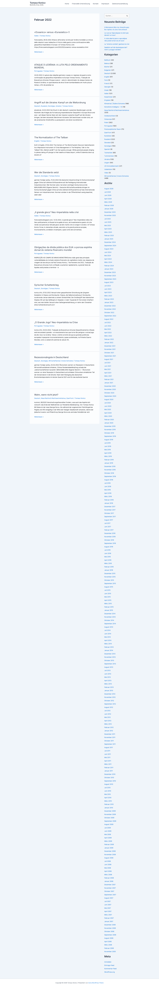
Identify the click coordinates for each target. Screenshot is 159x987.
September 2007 (110, 895)
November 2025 (110, 215)
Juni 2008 (107, 864)
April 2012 (107, 721)
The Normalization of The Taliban (51, 137)
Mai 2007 (107, 908)
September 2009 (110, 821)
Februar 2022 (109, 339)
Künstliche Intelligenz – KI (113, 107)
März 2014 (108, 644)
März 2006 (108, 945)
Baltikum (107, 60)
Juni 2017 (107, 526)
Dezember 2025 (110, 212)
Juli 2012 (107, 710)
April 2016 (107, 560)
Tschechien (108, 152)
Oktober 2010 (109, 777)
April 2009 (108, 838)
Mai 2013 (107, 677)
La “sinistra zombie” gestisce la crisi (116, 44)
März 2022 (108, 336)
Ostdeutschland (109, 116)
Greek (106, 90)
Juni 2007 (107, 905)
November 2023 (110, 276)
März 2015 (108, 603)
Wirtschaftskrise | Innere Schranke (61, 361)
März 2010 (108, 801)
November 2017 (109, 510)
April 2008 (108, 871)
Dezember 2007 (110, 884)
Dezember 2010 (109, 774)
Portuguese (38, 71)
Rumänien (107, 136)
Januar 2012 (108, 731)
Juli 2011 (107, 751)
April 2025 (108, 229)
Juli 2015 (107, 590)
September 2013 (110, 664)
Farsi (106, 80)
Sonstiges (51, 106)
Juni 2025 (107, 222)
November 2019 (110, 429)
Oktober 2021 (109, 353)
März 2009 (108, 841)
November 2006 (110, 928)
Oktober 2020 (109, 393)
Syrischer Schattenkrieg (46, 285)
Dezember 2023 (110, 272)
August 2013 (108, 667)
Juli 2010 (107, 787)
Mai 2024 (107, 255)
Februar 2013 (109, 687)
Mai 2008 (107, 868)
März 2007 (108, 915)
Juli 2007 (107, 901)
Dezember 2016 (109, 533)
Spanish (107, 149)
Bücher (106, 67)
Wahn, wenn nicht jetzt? (46, 394)
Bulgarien (107, 70)
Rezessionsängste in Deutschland (51, 357)
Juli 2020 (107, 403)
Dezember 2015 (109, 573)
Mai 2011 (107, 757)
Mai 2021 (107, 369)
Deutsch (37, 106)
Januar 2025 (108, 239)
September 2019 (110, 436)
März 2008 (108, 874)
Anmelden (107, 962)
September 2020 (110, 396)
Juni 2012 (107, 714)
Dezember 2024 (110, 242)
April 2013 (107, 680)
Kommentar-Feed (110, 968)
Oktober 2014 (109, 620)
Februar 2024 (109, 266)
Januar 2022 (108, 342)
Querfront (69, 398)
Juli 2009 (107, 828)
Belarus (106, 63)
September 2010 (110, 781)
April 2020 (108, 413)
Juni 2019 (107, 446)
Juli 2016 (107, 550)
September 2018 (110, 476)
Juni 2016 (107, 553)
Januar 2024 (108, 269)
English (36, 141)
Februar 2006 (109, 948)
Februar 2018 (109, 500)
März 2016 (108, 563)
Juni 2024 (107, 252)
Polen (106, 122)
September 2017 (110, 516)
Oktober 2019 (109, 433)
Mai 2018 (107, 490)
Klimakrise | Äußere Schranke (114, 103)
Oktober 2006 (109, 931)
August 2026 (108, 189)
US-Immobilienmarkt (111, 166)
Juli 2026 (107, 192)
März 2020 (108, 416)
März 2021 (108, 376)
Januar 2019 (108, 463)
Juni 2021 (107, 366)
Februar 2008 (109, 878)
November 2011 (109, 737)
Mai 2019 (107, 449)
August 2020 (108, 399)
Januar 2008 (108, 881)
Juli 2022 (107, 322)
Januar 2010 (108, 808)
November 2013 (110, 657)
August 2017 (108, 520)
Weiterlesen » (39, 52)
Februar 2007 (109, 918)
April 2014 (107, 640)
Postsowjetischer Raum (112, 129)
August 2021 (108, 359)
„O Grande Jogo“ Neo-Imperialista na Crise (56, 322)
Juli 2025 (107, 219)
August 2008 (108, 858)
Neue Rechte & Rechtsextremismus (53, 398)
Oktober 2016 (109, 540)
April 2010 (107, 797)
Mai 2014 (107, 637)
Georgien (107, 87)
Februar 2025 (109, 235)
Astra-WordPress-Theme (96, 983)
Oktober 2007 (109, 891)
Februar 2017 (108, 530)
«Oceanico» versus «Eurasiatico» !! (52, 32)
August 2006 (108, 938)
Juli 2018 (107, 483)
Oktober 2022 (109, 312)
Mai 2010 (107, 794)
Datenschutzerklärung (120, 4)
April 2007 (107, 911)
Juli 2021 (107, 363)
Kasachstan (108, 97)
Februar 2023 (109, 299)
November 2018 (110, 470)
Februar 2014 (109, 647)
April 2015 (107, 600)
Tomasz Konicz (38, 2)
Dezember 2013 (109, 654)
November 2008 (110, 854)
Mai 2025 (107, 225)
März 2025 (108, 232)
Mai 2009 (107, 834)
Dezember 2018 (109, 466)
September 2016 (110, 543)
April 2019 (107, 453)
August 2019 (108, 440)
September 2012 (110, 704)
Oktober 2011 (109, 741)
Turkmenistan (109, 156)
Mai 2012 (107, 717)
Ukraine (58, 106)
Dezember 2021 (109, 346)
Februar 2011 (108, 767)
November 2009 (110, 814)
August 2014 (108, 627)
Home (67, 4)
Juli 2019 (107, 443)
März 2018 (108, 496)
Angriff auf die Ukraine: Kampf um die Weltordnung (60, 102)
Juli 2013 (107, 670)
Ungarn (107, 162)
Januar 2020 (108, 423)
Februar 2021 (109, 379)
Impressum (105, 4)
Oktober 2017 (109, 513)
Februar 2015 (109, 607)
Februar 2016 (109, 567)
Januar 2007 (108, 921)
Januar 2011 (108, 771)
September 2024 (110, 245)
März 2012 (108, 724)
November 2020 (110, 389)
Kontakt (95, 4)
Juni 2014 (107, 634)
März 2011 (107, 764)
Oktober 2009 (109, 818)
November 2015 (110, 577)
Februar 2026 (109, 205)
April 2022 (108, 332)
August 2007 (108, 898)
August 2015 (108, 587)
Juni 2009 (107, 831)
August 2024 (108, 249)
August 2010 (108, 784)
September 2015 (110, 583)
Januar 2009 (108, 848)
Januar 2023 (108, 302)
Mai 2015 (107, 597)
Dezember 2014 (109, 613)
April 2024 (108, 259)
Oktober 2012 (109, 700)
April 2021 (107, 373)
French (106, 83)
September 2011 (110, 744)
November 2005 (110, 951)
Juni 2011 (107, 754)
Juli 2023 (107, 286)
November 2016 (110, 536)
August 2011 (108, 747)
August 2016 (108, 547)
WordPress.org (109, 972)
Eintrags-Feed (109, 965)
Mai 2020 (107, 409)
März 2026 (108, 202)
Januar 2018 (108, 503)
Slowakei (107, 142)
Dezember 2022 (110, 306)
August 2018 (108, 480)
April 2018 (107, 493)
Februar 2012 (109, 727)
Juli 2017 (107, 523)
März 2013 (108, 684)
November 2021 (110, 349)
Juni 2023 (107, 289)
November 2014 (110, 617)
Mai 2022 (107, 329)
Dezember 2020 (110, 386)
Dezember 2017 (109, 506)
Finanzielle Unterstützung (81, 4)
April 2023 (108, 292)
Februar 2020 (109, 419)
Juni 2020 (107, 406)
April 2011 (107, 761)
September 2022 (110, 316)
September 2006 (110, 935)
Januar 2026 (108, 209)
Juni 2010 (107, 791)
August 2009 (108, 824)
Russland (44, 106)
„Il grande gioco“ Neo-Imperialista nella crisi (56, 212)
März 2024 (108, 262)
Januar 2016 (108, 570)
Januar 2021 (108, 383)
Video (106, 173)
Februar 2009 (109, 844)
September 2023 (110, 279)
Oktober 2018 (109, 473)
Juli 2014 (107, 630)
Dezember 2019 (109, 426)
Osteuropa (108, 119)
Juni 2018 (107, 486)
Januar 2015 (108, 610)
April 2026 (108, 199)
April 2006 (108, 941)
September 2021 (110, 356)
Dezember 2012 (109, 694)
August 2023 (108, 282)
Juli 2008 (107, 861)
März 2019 (108, 456)
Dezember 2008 (110, 851)
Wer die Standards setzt (46, 172)
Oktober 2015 (109, 580)
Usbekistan (108, 169)
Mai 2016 (107, 557)
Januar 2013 (108, 690)
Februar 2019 (109, 460)
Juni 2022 (107, 326)
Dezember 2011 (109, 734)
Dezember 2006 (110, 925)
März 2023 (108, 296)
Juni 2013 (107, 674)
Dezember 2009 (110, 811)
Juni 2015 (107, 593)
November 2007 (110, 888)
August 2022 (108, 319)
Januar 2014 (108, 650)
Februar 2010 (109, 804)
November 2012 (110, 697)
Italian (36, 36)
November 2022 (110, 309)
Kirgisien (107, 100)
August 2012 (108, 707)
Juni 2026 (107, 195)
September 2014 (110, 623)
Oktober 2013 (109, 660)
